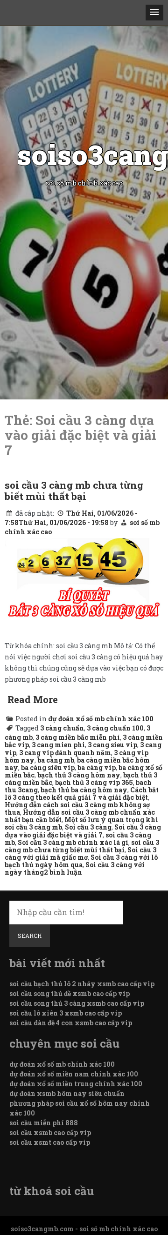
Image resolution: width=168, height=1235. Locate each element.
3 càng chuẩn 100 (115, 728)
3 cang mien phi (58, 744)
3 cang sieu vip (112, 744)
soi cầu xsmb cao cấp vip (50, 1132)
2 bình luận (63, 872)
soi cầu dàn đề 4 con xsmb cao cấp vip (70, 1022)
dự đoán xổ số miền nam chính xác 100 (73, 1073)
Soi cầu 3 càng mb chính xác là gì (73, 842)
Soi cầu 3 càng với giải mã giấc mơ (80, 853)
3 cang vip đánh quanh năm (65, 752)
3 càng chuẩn (62, 728)
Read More (32, 699)
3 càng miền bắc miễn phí (77, 737)
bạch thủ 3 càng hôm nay (78, 774)
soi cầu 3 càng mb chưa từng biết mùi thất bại (74, 490)
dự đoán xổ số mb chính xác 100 (101, 718)
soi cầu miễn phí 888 (43, 1122)
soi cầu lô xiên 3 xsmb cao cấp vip (65, 1013)
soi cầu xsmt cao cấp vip (49, 1142)
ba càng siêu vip (48, 767)
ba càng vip (96, 767)
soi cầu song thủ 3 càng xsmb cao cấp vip (76, 1003)
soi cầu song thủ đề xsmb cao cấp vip (69, 993)
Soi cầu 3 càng (88, 827)
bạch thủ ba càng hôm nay (84, 789)
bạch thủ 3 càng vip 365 (94, 782)
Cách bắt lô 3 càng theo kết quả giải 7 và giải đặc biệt (82, 793)
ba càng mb (55, 760)
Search (30, 935)
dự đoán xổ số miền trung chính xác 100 (75, 1083)
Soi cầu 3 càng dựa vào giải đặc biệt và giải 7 (83, 831)
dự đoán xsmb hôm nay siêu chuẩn (67, 1093)
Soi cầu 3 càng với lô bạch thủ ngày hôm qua (81, 861)
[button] (154, 12)
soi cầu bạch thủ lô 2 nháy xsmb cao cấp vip (81, 983)
